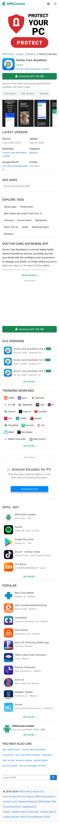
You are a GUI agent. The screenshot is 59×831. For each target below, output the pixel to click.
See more (28, 381)
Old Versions (28, 93)
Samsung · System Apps (41, 811)
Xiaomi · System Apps (14, 811)
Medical (44, 93)
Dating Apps (10, 206)
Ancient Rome (24, 220)
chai (42, 404)
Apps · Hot (10, 507)
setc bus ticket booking (27, 754)
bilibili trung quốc (17, 439)
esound (29, 425)
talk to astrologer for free (32, 765)
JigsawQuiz (28, 806)
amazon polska (24, 760)
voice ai (27, 411)
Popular (9, 585)
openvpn (39, 397)
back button (39, 439)
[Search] (53, 777)
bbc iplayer (27, 432)
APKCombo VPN (47, 801)
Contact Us (9, 801)
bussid (37, 418)
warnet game (41, 760)
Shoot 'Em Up (11, 227)
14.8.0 (11, 142)
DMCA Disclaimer (44, 796)
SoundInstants (12, 806)
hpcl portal (8, 760)
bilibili (11, 432)
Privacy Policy (25, 796)
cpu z (25, 397)
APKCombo (8, 54)
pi (53, 404)
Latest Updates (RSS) (14, 816)
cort (10, 418)
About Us (37, 791)
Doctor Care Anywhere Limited (32, 68)
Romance (8, 234)
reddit (11, 397)
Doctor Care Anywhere (31, 60)
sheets (11, 411)
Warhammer (41, 220)
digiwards (27, 404)
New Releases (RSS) (39, 816)
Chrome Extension (26, 801)
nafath (23, 418)
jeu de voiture (10, 765)
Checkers (9, 220)
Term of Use (9, 796)
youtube (42, 411)
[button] (49, 4)
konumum (8, 754)
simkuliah (47, 754)
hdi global (13, 425)
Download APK (31, 76)
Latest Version (15, 132)
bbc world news (11, 749)
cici (42, 425)
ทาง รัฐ (11, 404)
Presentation (26, 206)
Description (10, 93)
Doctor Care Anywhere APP (25, 243)
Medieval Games (40, 227)
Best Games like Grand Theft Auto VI (23, 213)
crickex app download (33, 749)
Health (25, 227)
